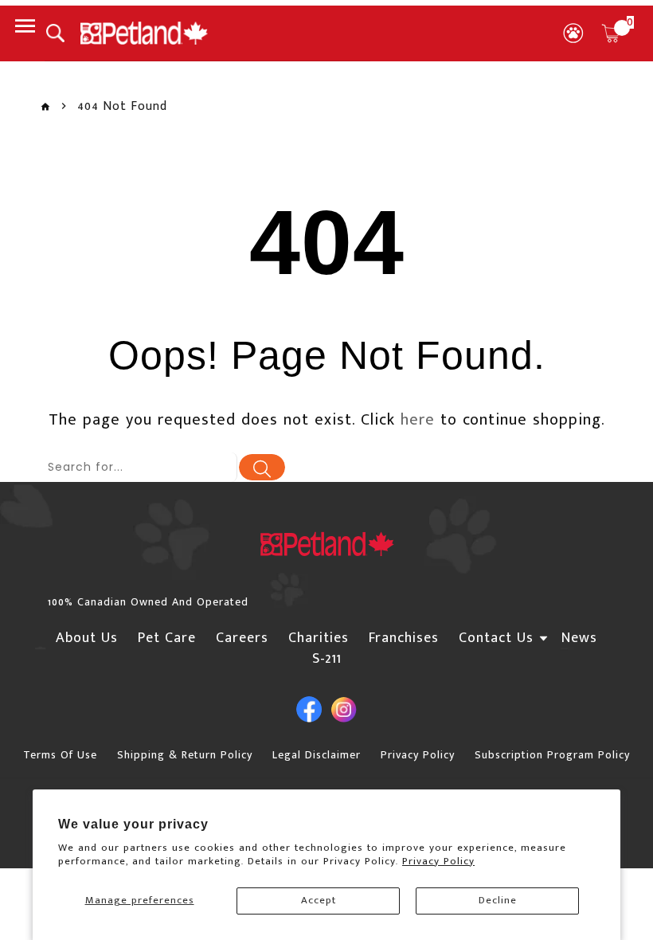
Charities (318, 638)
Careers (242, 638)
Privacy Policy (438, 861)
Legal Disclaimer (316, 755)
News (579, 638)
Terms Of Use (60, 755)
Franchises (404, 638)
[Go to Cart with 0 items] (610, 33)
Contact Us (496, 638)
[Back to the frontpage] (45, 107)
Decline (498, 900)
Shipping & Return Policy (184, 755)
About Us (87, 638)
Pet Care (167, 638)
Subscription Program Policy (552, 755)
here (418, 419)
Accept (318, 900)
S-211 (327, 659)
